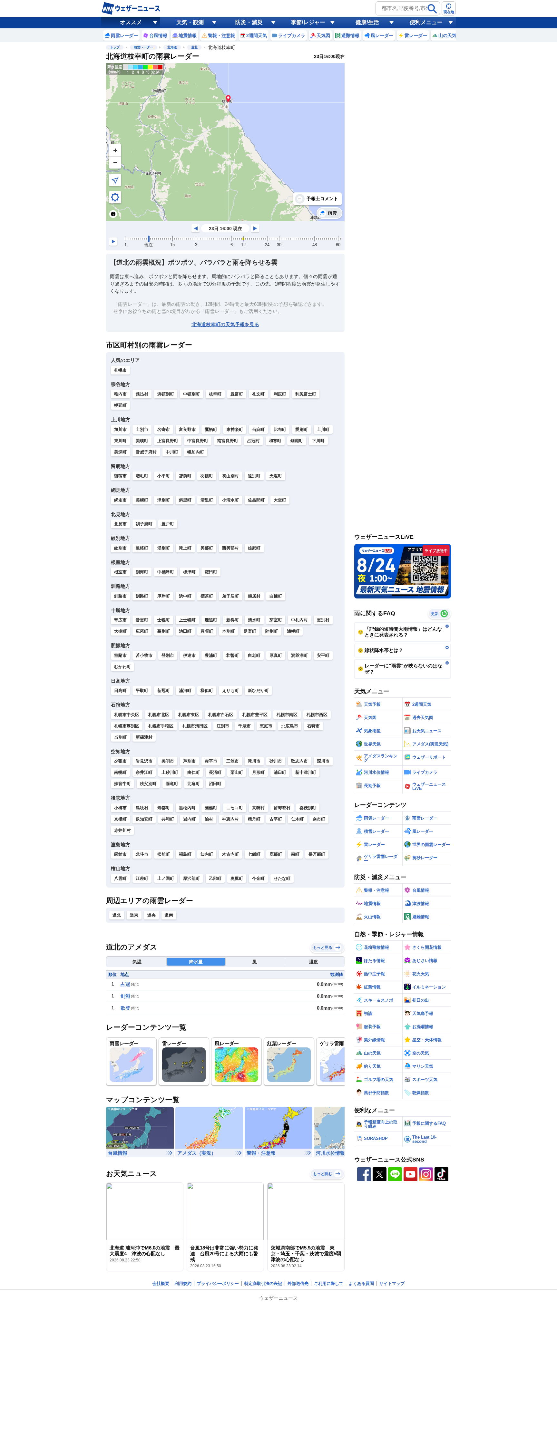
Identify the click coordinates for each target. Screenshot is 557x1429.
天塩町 (275, 475)
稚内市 (120, 394)
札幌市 (120, 370)
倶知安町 (144, 819)
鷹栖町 (211, 429)
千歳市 (244, 726)
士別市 (142, 429)
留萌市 (120, 475)
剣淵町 (296, 440)
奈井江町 (144, 772)
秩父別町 (148, 783)
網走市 (120, 500)
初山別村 (230, 475)
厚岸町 (163, 596)
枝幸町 (215, 394)
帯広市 (120, 619)
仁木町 (297, 819)
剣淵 (125, 996)
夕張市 (120, 761)
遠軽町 (142, 548)
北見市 (120, 523)
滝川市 (254, 761)
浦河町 (185, 690)
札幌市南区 (287, 714)
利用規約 (183, 1283)
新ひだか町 (258, 690)
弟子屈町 (230, 596)
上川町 (323, 429)
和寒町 (275, 440)
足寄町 (250, 631)
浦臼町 (280, 772)
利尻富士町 (305, 394)
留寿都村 (282, 807)
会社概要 (160, 1283)
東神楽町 (234, 429)
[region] (225, 142)
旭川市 (120, 429)
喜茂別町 (307, 807)
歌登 (125, 1008)
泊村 (209, 819)
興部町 (206, 548)
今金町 (258, 878)
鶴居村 (254, 596)
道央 (151, 915)
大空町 (280, 500)
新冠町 (163, 690)
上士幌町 (187, 619)
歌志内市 (299, 761)
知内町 (206, 854)
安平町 (323, 655)
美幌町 (142, 500)
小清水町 (230, 500)
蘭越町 (211, 807)
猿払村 (142, 394)
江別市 (223, 726)
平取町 (142, 690)
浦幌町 (293, 631)
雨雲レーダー (143, 47)
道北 (194, 47)
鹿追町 (211, 619)
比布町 (280, 429)
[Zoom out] (115, 162)
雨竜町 (172, 783)
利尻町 (280, 394)
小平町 (163, 475)
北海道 (172, 47)
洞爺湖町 (299, 655)
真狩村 (258, 807)
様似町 (206, 690)
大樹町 (120, 631)
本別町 (228, 631)
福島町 (185, 854)
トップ (115, 47)
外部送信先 (298, 1283)
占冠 (125, 984)
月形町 (258, 772)
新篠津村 (144, 737)
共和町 (167, 819)
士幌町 (163, 619)
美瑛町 (142, 440)
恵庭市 (266, 726)
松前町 (163, 854)
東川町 (120, 440)
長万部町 (316, 854)
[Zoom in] (115, 150)
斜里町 (185, 500)
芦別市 (189, 761)
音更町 (142, 619)
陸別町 (271, 631)
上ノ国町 (165, 878)
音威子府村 (146, 452)
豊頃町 (206, 631)
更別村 (323, 619)
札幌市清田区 (195, 726)
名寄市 (163, 429)
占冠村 (253, 440)
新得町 (232, 619)
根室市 (120, 571)
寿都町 (163, 807)
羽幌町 (206, 475)
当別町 (120, 737)
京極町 (120, 819)
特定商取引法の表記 (263, 1283)
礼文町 (258, 394)
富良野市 (187, 429)
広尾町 (142, 631)
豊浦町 (211, 655)
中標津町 (165, 571)
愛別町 (301, 429)
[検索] (432, 9)
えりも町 (230, 690)
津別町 (163, 500)
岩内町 (189, 819)
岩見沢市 (144, 761)
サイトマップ (392, 1283)
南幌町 (120, 772)
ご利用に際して (328, 1283)
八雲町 (120, 878)
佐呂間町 (256, 500)
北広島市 (289, 726)
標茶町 (206, 596)
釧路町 (142, 596)
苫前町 (185, 475)
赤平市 (211, 761)
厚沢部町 (191, 878)
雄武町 (254, 548)
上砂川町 (169, 772)
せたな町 (282, 878)
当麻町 (258, 429)
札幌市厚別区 (126, 726)
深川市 (323, 761)
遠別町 (254, 475)
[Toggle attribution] (113, 214)
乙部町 (215, 878)
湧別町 (163, 548)
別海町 (142, 571)
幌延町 (120, 405)
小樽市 (120, 807)
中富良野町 (197, 440)
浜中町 (185, 596)
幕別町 (163, 631)
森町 (295, 854)
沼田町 (215, 783)
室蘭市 (120, 655)
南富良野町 (227, 440)
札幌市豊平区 (255, 714)
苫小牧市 (144, 655)
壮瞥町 (232, 655)
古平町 (275, 819)
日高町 (120, 690)
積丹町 (254, 819)
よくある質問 (361, 1283)
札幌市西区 (317, 714)
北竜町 (193, 783)
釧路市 (120, 596)
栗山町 (236, 772)
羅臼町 (211, 571)
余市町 (319, 819)
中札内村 (299, 619)
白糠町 (275, 596)
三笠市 (232, 761)
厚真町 (275, 655)
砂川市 (275, 761)
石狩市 (313, 726)
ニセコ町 (234, 807)
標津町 (189, 571)
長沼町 (215, 772)
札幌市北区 (158, 714)
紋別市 (120, 548)
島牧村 (142, 807)
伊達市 (189, 655)
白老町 (254, 655)
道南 (169, 915)
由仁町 (193, 772)
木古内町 (230, 854)
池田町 (185, 631)
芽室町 (275, 619)
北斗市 (142, 854)
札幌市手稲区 (160, 726)
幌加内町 (195, 452)
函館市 (120, 854)
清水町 (254, 619)
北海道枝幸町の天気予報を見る (225, 324)
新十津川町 (305, 772)
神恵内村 (230, 819)
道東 (134, 915)
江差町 (142, 878)
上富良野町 (167, 440)
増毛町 (142, 475)
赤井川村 (122, 830)
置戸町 (167, 523)
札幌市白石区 (220, 714)
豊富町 (236, 394)
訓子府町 (144, 523)
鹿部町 (275, 854)
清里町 (206, 500)
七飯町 (254, 854)
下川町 (318, 440)
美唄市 (167, 761)
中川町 (172, 452)
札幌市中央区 (126, 714)
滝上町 (185, 548)
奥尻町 (236, 878)
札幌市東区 (188, 714)
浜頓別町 (165, 394)
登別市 (167, 655)
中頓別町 (191, 394)
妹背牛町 (122, 783)
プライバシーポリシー (218, 1283)
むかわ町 (122, 666)
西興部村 (230, 548)
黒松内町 (187, 807)
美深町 (120, 452)
